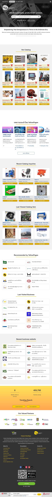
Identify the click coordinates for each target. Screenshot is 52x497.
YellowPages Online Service (25, 449)
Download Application (32, 471)
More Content (45, 6)
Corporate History (6, 448)
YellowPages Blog (23, 451)
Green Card (22, 453)
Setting (35, 494)
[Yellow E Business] (21, 467)
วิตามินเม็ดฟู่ (31, 145)
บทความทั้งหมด (26, 153)
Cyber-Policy (5, 451)
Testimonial (5, 456)
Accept (39, 494)
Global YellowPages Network (8, 458)
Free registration (33, 406)
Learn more (24, 495)
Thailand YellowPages (26, 436)
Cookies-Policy (6, 453)
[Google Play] (39, 476)
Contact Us (39, 446)
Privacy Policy (5, 449)
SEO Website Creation (24, 458)
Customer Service (40, 451)
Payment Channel (40, 453)
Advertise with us (40, 449)
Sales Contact (31, 20)
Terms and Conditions (7, 454)
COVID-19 (5, 460)
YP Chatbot (22, 454)
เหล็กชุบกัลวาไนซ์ (44, 145)
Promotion (22, 456)
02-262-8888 (12, 1)
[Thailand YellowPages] (23, 467)
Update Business (19, 406)
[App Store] (39, 473)
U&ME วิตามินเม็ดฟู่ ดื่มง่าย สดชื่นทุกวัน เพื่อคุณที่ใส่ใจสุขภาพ (32, 137)
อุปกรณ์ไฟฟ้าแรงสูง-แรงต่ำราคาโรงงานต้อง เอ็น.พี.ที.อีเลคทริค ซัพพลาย (20, 137)
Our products (23, 446)
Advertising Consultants (41, 448)
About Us (5, 446)
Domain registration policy (8, 461)
